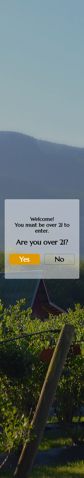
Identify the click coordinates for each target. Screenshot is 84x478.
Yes (24, 259)
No (59, 259)
